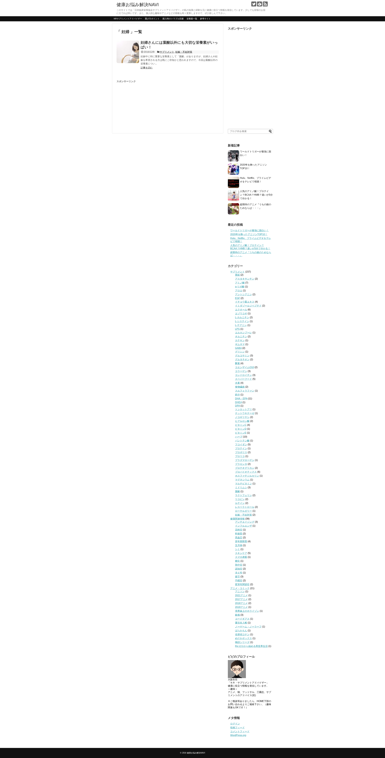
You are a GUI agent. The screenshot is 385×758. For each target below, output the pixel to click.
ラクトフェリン (243, 495)
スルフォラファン (244, 390)
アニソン (240, 591)
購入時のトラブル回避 (173, 18)
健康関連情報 (237, 518)
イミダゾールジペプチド (248, 305)
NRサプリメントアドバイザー (128, 18)
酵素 (237, 363)
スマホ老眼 (241, 557)
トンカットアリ (243, 409)
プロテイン (241, 448)
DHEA (238, 402)
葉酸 (237, 491)
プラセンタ (241, 464)
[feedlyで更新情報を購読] (259, 4)
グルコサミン (242, 355)
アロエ (238, 290)
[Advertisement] (142, 104)
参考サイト (205, 18)
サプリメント (167, 52)
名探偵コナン (242, 634)
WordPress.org (238, 735)
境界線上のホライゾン (247, 611)
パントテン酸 (242, 440)
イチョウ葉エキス (244, 301)
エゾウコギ (241, 313)
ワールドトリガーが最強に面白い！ (249, 230)
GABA (238, 348)
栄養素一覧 (192, 18)
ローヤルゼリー (243, 511)
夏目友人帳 (241, 622)
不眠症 (238, 580)
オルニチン (241, 336)
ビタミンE (240, 433)
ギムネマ (240, 344)
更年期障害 (241, 541)
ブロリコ (240, 456)
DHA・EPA (241, 398)
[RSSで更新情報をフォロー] (265, 4)
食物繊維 (240, 387)
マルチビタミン (243, 483)
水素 (237, 383)
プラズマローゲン (244, 460)
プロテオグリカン (244, 468)
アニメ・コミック (239, 588)
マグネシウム (242, 479)
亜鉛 (237, 275)
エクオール (241, 309)
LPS (237, 329)
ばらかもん (241, 630)
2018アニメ (241, 603)
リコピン (240, 499)
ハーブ (238, 436)
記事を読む (147, 67)
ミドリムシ (241, 487)
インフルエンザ (243, 526)
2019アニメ (241, 607)
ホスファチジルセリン (247, 475)
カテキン (240, 340)
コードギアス (242, 619)
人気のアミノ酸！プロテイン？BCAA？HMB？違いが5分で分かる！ (256, 195)
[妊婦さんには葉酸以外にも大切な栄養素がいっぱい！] (128, 52)
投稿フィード (237, 727)
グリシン (240, 351)
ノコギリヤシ (242, 417)
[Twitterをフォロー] (253, 4)
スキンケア (241, 553)
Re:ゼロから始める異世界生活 (251, 646)
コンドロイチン (243, 375)
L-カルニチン (242, 317)
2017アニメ (241, 599)
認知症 (238, 568)
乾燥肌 (238, 533)
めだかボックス (243, 638)
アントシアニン (243, 294)
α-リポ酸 (239, 286)
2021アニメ (241, 595)
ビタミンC (240, 425)
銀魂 (237, 615)
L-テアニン (241, 325)
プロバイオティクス (246, 472)
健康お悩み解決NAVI (138, 4)
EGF (237, 298)
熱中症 (238, 565)
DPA (237, 405)
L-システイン (242, 321)
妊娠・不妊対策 (183, 52)
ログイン (235, 723)
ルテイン (240, 503)
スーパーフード (243, 379)
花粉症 (238, 529)
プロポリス (241, 452)
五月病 (238, 545)
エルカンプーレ (243, 332)
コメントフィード (239, 731)
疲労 (237, 576)
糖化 (237, 561)
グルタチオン (242, 359)
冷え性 (238, 572)
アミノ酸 (240, 282)
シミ (237, 549)
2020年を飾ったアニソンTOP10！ (248, 234)
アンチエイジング (244, 522)
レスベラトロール (244, 507)
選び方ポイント (152, 18)
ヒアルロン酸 (242, 421)
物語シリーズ (242, 642)
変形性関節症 (242, 584)
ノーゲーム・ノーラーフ (248, 626)
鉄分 (237, 394)
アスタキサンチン (244, 279)
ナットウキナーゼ (244, 413)
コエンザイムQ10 (244, 367)
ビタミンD (240, 429)
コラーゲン (241, 371)
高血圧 (238, 537)
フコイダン (241, 444)
